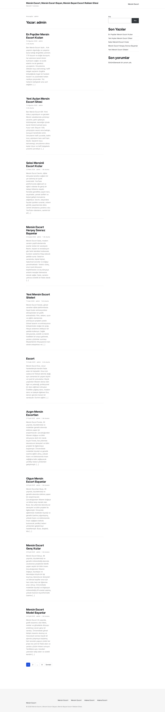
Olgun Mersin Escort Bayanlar (36, 480)
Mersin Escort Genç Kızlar (35, 547)
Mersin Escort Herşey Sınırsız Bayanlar (35, 230)
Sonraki (48, 665)
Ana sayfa (29, 16)
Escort (30, 358)
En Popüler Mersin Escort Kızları (37, 36)
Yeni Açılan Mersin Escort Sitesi (38, 100)
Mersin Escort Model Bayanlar (36, 611)
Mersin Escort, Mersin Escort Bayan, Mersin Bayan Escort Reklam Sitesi (62, 3)
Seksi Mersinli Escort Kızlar (35, 164)
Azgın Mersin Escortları (34, 413)
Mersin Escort (133, 4)
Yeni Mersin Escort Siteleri (38, 296)
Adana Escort (89, 700)
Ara (109, 17)
